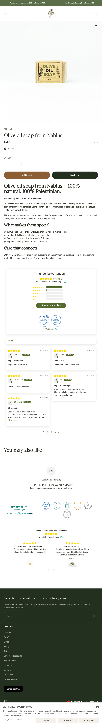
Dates (6, 642)
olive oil (7, 632)
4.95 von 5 (57, 279)
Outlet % (7, 670)
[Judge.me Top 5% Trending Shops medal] (67, 514)
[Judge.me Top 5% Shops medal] (88, 506)
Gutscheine (9, 674)
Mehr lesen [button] (13, 420)
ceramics (8, 665)
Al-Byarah (8, 129)
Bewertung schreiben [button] (51, 305)
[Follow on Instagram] (5, 701)
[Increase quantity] (18, 164)
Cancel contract (13, 689)
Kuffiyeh (7, 646)
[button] (37, 287)
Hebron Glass (10, 660)
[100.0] (44, 320)
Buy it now (75, 175)
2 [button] (47, 432)
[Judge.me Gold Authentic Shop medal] (77, 506)
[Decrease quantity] (7, 164)
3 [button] (51, 432)
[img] (14, 351)
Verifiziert (49, 329)
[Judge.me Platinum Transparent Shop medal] (57, 506)
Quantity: (8, 158)
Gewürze (8, 637)
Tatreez (7, 651)
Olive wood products (13, 656)
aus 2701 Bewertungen (49, 537)
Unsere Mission (10, 679)
